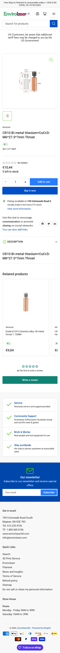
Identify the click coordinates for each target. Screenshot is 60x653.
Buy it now (30, 190)
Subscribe (48, 492)
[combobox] (30, 23)
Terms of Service (11, 576)
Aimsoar (6, 127)
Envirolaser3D (23, 628)
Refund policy (10, 580)
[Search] (53, 23)
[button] (9, 163)
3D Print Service (11, 558)
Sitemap (7, 584)
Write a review (30, 379)
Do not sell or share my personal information (27, 589)
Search (6, 554)
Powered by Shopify (41, 628)
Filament (7, 567)
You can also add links (15, 229)
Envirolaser (8, 562)
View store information (19, 208)
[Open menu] (54, 13)
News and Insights (12, 571)
